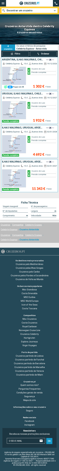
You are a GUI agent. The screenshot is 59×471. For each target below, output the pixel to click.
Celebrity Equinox (9, 229)
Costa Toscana (29, 308)
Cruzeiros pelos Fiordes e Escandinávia (29, 275)
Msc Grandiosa (29, 289)
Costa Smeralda (29, 293)
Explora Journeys (29, 341)
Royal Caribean (29, 326)
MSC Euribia (29, 297)
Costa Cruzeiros (29, 323)
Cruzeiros (5, 225)
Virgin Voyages (29, 345)
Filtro (17, 54)
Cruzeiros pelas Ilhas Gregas (29, 268)
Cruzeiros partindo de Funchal (29, 359)
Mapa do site (29, 400)
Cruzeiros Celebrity (29, 334)
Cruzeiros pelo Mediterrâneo (29, 264)
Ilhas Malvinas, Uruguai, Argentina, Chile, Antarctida (22, 127)
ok (49, 441)
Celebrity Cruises (33, 225)
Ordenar (45, 54)
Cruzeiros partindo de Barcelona (29, 363)
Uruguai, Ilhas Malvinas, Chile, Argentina (22, 93)
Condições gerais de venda (29, 392)
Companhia (17, 225)
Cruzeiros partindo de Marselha (29, 367)
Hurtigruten (29, 338)
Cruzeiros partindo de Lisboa (29, 356)
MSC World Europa (29, 301)
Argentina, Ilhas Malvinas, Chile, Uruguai (22, 59)
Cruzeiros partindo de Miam (29, 375)
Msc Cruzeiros (30, 319)
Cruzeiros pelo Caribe (29, 272)
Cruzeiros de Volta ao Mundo (29, 279)
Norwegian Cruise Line (29, 330)
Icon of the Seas (30, 305)
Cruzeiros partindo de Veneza (29, 371)
